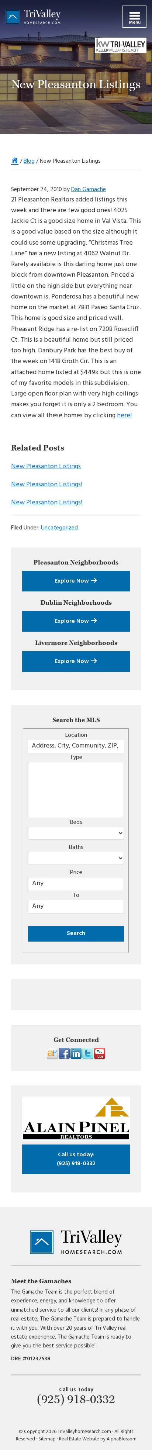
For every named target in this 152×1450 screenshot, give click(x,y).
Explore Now (72, 581)
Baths (76, 847)
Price (76, 872)
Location (76, 735)
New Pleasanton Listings (46, 466)
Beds (76, 822)
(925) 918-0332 (76, 1159)
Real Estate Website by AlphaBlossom (98, 1439)
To (76, 895)
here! (124, 415)
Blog (29, 161)
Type (76, 757)
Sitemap (47, 1439)
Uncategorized (59, 528)
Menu (135, 22)
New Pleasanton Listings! (46, 484)
